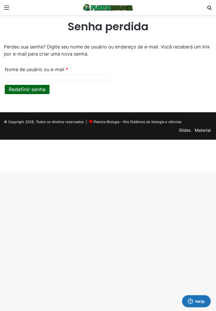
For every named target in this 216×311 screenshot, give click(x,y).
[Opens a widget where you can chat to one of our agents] (196, 301)
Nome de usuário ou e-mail (36, 69)
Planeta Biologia (106, 122)
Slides (185, 130)
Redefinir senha (27, 89)
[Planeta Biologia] (108, 7)
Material (203, 130)
